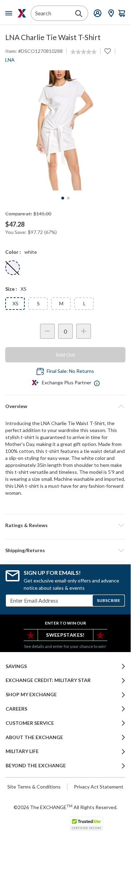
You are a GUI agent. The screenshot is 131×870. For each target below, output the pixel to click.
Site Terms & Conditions (34, 787)
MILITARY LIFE (22, 751)
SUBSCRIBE (108, 600)
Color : (13, 252)
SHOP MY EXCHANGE (31, 694)
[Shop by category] (10, 13)
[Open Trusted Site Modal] (86, 824)
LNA (10, 60)
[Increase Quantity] (83, 331)
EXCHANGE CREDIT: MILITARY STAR (48, 680)
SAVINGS (16, 666)
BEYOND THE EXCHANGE (36, 765)
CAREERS (16, 709)
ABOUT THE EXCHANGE (34, 737)
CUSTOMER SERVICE (30, 723)
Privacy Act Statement (98, 787)
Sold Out (65, 355)
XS (15, 303)
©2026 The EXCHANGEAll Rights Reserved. (65, 807)
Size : (11, 289)
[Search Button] (78, 13)
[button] (65, 525)
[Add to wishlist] (107, 51)
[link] (83, 51)
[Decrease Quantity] (47, 331)
